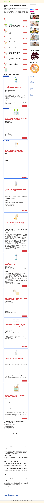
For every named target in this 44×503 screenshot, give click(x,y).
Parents (29, 1)
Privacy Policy (12, 500)
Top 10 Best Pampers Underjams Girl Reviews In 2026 (10, 494)
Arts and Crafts (32, 76)
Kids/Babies (21, 1)
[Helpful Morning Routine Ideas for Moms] (34, 17)
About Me (31, 500)
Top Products (31, 94)
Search (38, 5)
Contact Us (28, 500)
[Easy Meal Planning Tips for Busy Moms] (34, 23)
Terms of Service (17, 500)
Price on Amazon (25, 26)
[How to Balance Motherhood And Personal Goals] (34, 30)
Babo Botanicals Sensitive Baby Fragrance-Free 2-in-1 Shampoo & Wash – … (14, 32)
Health (31, 81)
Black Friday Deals (32, 77)
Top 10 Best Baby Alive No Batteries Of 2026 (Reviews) (11, 495)
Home (18, 1)
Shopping (31, 93)
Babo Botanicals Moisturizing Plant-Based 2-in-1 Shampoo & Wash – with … (15, 43)
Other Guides (31, 87)
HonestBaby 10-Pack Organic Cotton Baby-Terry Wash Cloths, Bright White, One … (15, 58)
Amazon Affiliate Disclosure (23, 500)
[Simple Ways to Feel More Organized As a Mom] (34, 44)
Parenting (31, 88)
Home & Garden (32, 82)
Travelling (31, 95)
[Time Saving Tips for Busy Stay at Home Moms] (34, 37)
